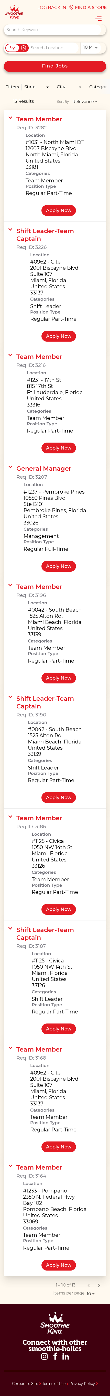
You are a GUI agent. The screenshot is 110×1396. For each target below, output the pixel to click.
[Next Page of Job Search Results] (99, 1285)
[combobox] (52, 29)
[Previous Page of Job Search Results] (89, 1285)
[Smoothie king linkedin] (65, 1356)
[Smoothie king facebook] (55, 1356)
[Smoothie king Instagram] (44, 1356)
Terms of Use (54, 1383)
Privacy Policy (83, 1383)
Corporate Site (25, 1383)
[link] (55, 166)
